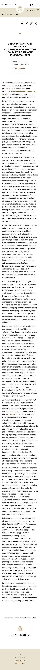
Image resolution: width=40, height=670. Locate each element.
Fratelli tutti (11, 414)
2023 (12, 14)
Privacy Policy (20, 664)
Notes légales (20, 657)
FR (20, 34)
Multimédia (20, 68)
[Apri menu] (37, 5)
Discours (5, 14)
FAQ (20, 654)
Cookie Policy (20, 661)
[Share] (36, 24)
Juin (16, 14)
